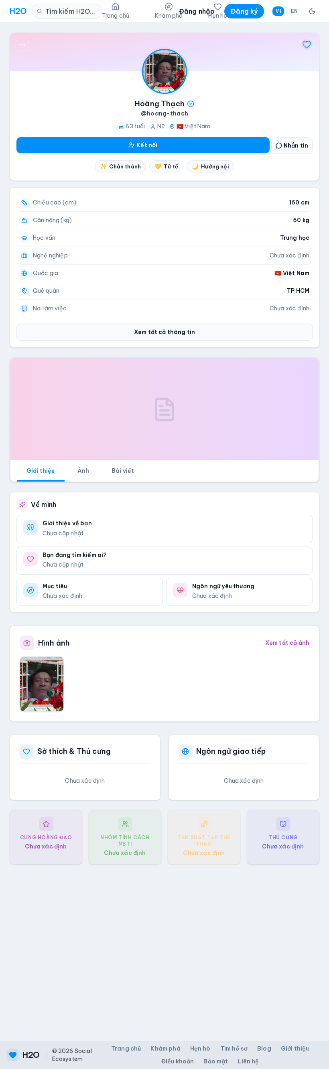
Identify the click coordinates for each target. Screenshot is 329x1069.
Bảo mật (215, 1061)
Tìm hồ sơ (234, 1048)
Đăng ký (244, 11)
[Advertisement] (164, 946)
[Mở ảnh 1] (42, 684)
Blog (264, 1048)
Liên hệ (248, 1061)
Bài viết (123, 470)
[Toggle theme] (312, 11)
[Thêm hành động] (22, 45)
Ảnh (83, 470)
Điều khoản (177, 1061)
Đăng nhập (197, 11)
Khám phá (165, 1048)
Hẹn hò (200, 1048)
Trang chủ (126, 1048)
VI (278, 11)
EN (294, 11)
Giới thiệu (40, 470)
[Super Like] (307, 45)
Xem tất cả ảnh (287, 642)
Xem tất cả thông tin (164, 332)
